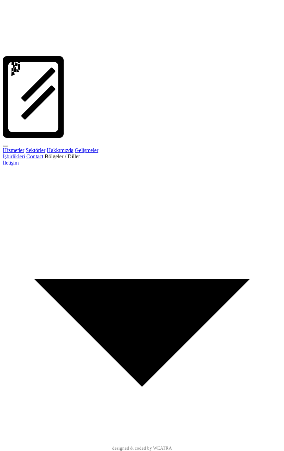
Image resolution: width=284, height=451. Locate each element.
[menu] (5, 146)
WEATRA (162, 448)
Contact (34, 156)
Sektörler (35, 150)
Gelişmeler (86, 150)
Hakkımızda (60, 150)
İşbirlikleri (14, 156)
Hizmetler (13, 150)
